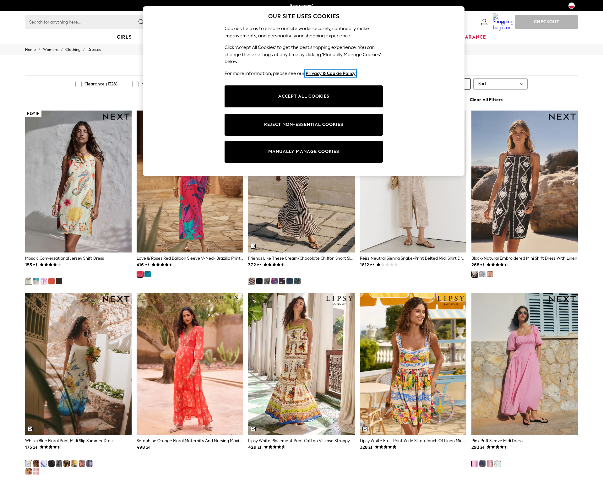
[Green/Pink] (297, 281)
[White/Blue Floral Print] (28, 463)
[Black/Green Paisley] (66, 463)
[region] (303, 91)
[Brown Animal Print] (59, 463)
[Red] (140, 274)
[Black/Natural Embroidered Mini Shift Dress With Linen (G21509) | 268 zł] (524, 181)
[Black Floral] (259, 281)
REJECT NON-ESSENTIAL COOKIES (303, 124)
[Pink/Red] (490, 274)
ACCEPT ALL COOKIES (303, 96)
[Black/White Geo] (267, 281)
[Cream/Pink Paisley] (36, 471)
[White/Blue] (482, 274)
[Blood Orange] (51, 281)
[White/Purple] (44, 281)
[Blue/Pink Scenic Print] (36, 281)
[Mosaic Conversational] (28, 281)
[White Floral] (497, 463)
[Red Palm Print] (82, 463)
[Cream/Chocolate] (251, 281)
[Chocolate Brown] (59, 281)
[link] (484, 22)
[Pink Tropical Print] (28, 471)
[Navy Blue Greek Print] (89, 463)
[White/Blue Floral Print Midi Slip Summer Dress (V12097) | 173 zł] (78, 364)
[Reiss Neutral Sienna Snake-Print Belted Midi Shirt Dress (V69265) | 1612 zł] (413, 181)
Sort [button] (482, 83)
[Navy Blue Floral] (274, 281)
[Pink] (475, 463)
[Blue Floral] (289, 281)
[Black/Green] (51, 463)
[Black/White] (282, 281)
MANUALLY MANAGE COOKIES (303, 151)
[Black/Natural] (475, 274)
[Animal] (36, 463)
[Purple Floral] (490, 463)
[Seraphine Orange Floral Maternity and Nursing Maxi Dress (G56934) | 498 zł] (190, 364)
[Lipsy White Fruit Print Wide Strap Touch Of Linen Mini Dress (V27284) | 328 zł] (413, 364)
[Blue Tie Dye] (44, 463)
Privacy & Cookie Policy (331, 73)
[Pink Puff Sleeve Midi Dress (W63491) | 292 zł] (524, 364)
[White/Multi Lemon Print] (74, 463)
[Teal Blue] (147, 274)
